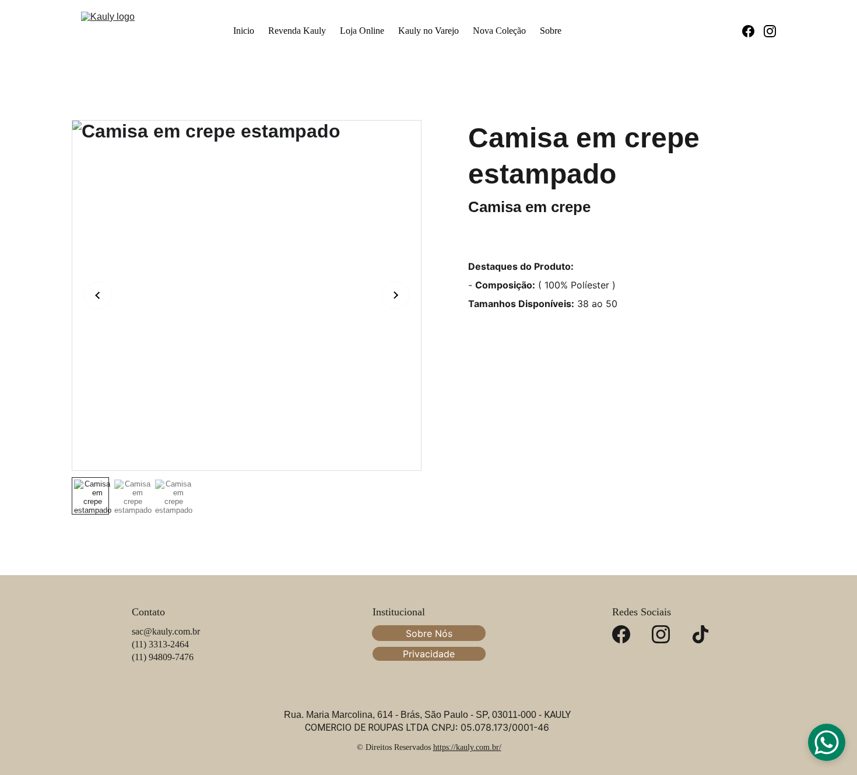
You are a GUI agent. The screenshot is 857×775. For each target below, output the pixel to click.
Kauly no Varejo (428, 31)
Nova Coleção (499, 31)
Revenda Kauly (297, 31)
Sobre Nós (429, 633)
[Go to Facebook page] (753, 31)
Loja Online (362, 31)
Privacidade (429, 654)
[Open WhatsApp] (826, 742)
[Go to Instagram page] (770, 31)
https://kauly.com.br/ (467, 747)
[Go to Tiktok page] (700, 634)
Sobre (550, 31)
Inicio (243, 31)
